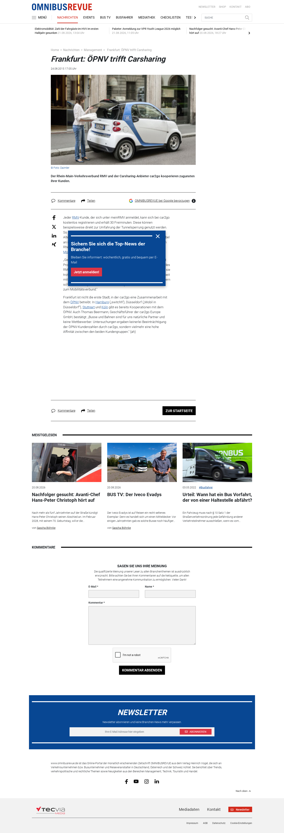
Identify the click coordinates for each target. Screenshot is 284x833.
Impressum (192, 823)
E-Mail (92, 586)
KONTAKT (235, 6)
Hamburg (102, 302)
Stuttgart (88, 307)
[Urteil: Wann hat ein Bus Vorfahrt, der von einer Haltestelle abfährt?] (217, 462)
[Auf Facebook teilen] (54, 217)
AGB (205, 823)
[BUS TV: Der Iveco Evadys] (142, 462)
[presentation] (249, 33)
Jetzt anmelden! (86, 272)
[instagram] (146, 781)
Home (55, 50)
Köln (104, 307)
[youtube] (136, 781)
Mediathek (146, 17)
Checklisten (170, 17)
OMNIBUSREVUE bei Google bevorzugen (162, 201)
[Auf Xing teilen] (54, 244)
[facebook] (126, 781)
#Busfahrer (206, 487)
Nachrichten (67, 17)
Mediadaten (189, 809)
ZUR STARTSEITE (179, 411)
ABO (247, 6)
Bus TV (105, 17)
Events (89, 17)
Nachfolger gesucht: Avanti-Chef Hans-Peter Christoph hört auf (66, 497)
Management (93, 50)
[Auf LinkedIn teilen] (54, 235)
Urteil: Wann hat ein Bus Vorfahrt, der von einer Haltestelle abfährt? (217, 497)
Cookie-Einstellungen (241, 823)
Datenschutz (218, 823)
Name (148, 586)
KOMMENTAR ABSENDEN (142, 670)
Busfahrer (124, 17)
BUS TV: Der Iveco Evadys (134, 494)
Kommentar (95, 602)
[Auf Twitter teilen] (54, 226)
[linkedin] (157, 781)
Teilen (91, 201)
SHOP (222, 6)
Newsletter (207, 6)
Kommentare (66, 201)
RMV (75, 217)
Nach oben (241, 791)
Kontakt (214, 809)
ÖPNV (74, 302)
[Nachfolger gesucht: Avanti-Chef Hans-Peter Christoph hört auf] (66, 462)
